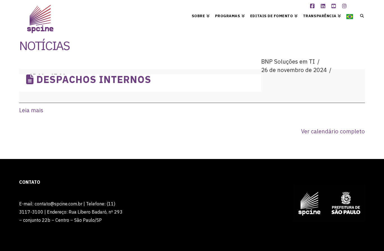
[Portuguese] (350, 15)
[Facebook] (312, 6)
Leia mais (31, 110)
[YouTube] (334, 6)
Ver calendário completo (333, 131)
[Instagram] (344, 6)
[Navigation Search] (360, 15)
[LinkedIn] (323, 6)
